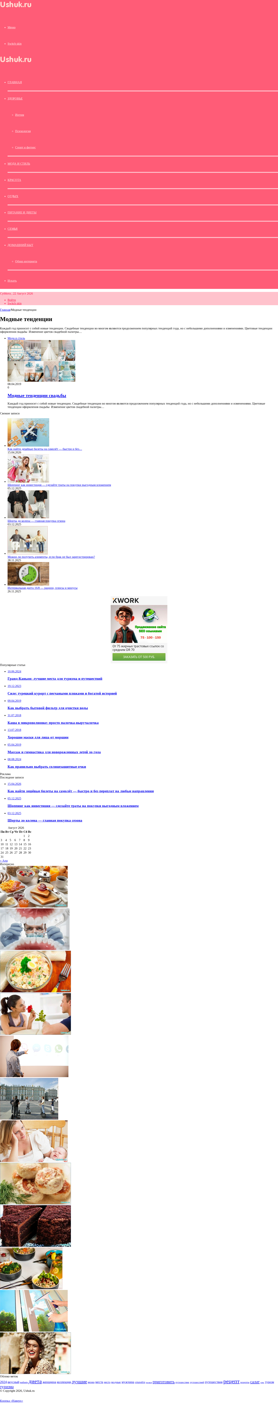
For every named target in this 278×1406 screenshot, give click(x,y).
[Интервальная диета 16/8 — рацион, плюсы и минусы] (28, 584)
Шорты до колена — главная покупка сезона (36, 520)
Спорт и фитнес (25, 147)
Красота (14, 180)
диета (35, 1381)
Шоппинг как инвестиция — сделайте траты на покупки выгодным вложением (59, 485)
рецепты (244, 1382)
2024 (3, 1382)
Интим (19, 114)
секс (262, 1382)
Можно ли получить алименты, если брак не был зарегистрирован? (51, 556)
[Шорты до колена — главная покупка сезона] (28, 517)
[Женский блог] (19, 8)
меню (91, 1382)
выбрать (24, 1382)
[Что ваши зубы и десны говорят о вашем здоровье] (35, 949)
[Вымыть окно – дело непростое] (34, 1330)
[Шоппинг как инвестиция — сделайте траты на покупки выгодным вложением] (28, 481)
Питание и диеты (22, 212)
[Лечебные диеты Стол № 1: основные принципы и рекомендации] (31, 1288)
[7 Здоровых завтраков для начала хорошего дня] (34, 906)
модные (116, 1382)
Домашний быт (20, 245)
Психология (23, 131)
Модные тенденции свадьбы (37, 395)
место (107, 1382)
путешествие (182, 1382)
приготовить (164, 1381)
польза (149, 1382)
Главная (5, 309)
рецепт (231, 1381)
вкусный (13, 1382)
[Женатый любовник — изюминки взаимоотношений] (35, 1033)
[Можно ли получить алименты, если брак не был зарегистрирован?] (28, 553)
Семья (13, 228)
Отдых (13, 196)
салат (255, 1381)
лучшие (79, 1381)
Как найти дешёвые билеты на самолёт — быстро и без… (45, 449)
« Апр (4, 860)
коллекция (64, 1382)
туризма (7, 1386)
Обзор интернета (26, 261)
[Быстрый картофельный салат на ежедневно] (35, 991)
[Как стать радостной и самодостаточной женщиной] (35, 1373)
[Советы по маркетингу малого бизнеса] (34, 1076)
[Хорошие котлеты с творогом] (35, 1203)
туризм (269, 1382)
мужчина (128, 1382)
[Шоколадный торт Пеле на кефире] (35, 1245)
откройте (140, 1382)
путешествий (197, 1382)
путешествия (214, 1382)
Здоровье (15, 98)
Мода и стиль (19, 163)
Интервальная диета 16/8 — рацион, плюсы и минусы (43, 588)
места (99, 1382)
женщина (49, 1382)
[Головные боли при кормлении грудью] (34, 1161)
